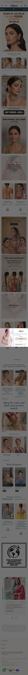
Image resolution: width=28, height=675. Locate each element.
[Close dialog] (27, 328)
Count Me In (21, 338)
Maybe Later (21, 341)
